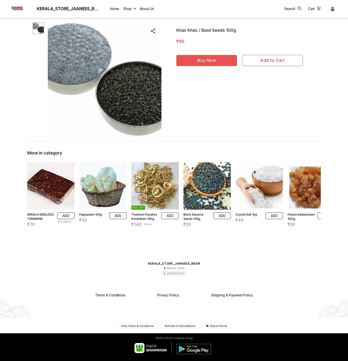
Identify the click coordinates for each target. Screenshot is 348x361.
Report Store (218, 326)
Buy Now (206, 60)
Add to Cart (272, 60)
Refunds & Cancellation (180, 326)
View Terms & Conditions (137, 326)
